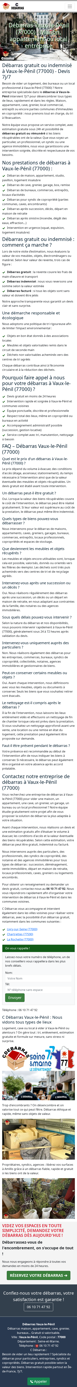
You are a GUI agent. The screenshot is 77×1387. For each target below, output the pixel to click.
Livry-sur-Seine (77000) (22, 929)
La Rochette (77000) (20, 939)
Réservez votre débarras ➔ (38, 1275)
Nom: (9, 973)
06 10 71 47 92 (38, 1306)
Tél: (7, 984)
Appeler (40, 1381)
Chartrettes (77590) (20, 934)
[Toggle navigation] (70, 6)
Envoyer (14, 997)
